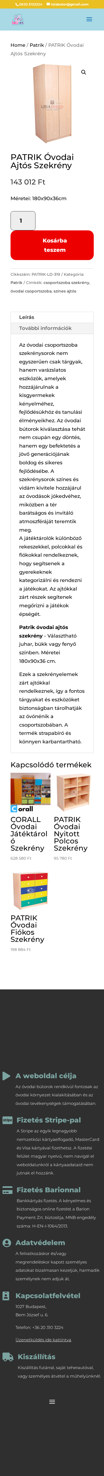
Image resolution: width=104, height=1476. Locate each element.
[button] (84, 72)
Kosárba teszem (55, 245)
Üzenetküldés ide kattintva (43, 1339)
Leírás (26, 317)
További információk (45, 328)
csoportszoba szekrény (66, 282)
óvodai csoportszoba (31, 291)
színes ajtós (65, 291)
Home (18, 45)
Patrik (37, 45)
